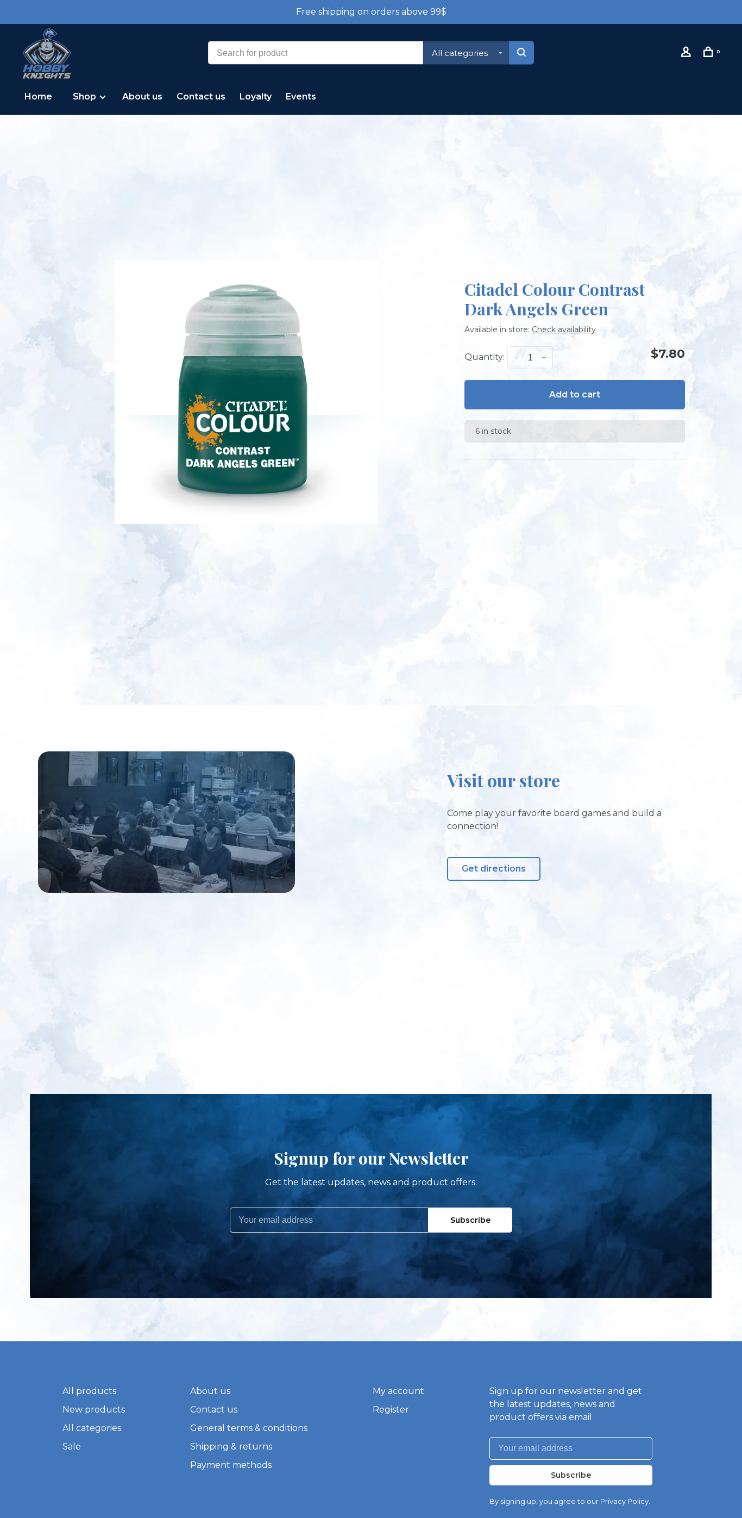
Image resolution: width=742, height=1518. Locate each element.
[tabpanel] (246, 392)
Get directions (494, 868)
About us (142, 96)
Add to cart (574, 394)
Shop (85, 96)
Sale (71, 1446)
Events (301, 96)
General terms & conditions (248, 1428)
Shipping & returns (231, 1446)
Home (38, 96)
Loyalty (256, 96)
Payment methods (231, 1465)
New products (93, 1409)
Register (391, 1409)
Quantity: (484, 357)
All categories (91, 1428)
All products (89, 1391)
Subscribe (470, 1220)
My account (398, 1391)
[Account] (687, 54)
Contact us (201, 96)
